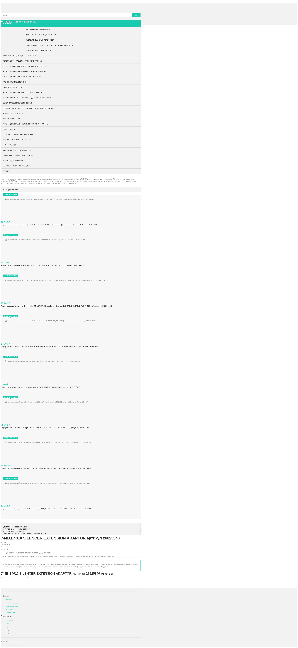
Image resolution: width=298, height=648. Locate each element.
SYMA (96, 181)
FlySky (89, 179)
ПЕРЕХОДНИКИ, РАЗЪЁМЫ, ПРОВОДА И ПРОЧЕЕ (22, 61)
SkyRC (100, 181)
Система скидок (11, 612)
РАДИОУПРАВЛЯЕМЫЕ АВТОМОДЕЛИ (40, 40)
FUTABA (84, 179)
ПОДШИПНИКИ (9, 129)
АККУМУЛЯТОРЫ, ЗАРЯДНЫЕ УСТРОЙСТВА (20, 56)
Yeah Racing (62, 184)
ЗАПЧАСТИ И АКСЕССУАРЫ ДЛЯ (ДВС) (16, 529)
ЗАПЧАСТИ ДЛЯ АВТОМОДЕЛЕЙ (38, 50)
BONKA (25, 179)
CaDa (67, 179)
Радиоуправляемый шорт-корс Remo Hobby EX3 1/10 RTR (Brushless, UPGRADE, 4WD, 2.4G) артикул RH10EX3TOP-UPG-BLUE (46, 468)
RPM (83, 181)
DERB (71, 179)
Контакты (9, 609)
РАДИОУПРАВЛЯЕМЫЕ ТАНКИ (15, 82)
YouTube (8, 634)
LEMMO (28, 181)
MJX (40, 181)
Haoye (125, 179)
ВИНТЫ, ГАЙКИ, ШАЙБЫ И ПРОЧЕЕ (17, 140)
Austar (20, 179)
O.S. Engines (58, 181)
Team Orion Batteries (16, 184)
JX (18, 181)
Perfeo (71, 181)
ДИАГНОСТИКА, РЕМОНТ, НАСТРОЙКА (41, 35)
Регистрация (10, 620)
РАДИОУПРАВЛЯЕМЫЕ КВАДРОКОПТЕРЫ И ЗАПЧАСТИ (24, 71)
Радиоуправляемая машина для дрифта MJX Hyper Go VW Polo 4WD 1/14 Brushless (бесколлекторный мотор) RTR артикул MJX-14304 (49, 225)
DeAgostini (77, 179)
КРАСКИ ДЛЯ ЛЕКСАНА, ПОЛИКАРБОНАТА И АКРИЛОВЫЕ (25, 124)
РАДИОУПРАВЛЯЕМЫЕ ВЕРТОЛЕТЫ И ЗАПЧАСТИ (22, 92)
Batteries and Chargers (35, 179)
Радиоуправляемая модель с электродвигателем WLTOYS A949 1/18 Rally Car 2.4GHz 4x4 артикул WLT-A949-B (40, 387)
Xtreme (49, 184)
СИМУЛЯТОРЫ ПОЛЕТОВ (13, 87)
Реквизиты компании (12, 603)
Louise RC (34, 181)
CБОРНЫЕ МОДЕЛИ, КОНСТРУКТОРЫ (18, 134)
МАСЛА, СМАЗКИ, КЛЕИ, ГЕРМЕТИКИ (17, 150)
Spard (105, 181)
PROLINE (66, 181)
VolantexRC (36, 184)
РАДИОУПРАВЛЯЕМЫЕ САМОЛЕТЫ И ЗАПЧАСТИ (22, 77)
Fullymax (95, 179)
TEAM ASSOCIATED (129, 181)
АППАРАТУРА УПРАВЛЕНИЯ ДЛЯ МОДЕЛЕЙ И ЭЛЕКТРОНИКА (27, 98)
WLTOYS (43, 184)
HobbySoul (130, 179)
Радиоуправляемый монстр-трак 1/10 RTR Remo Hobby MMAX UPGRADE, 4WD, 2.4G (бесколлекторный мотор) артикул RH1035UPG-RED (49, 346)
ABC (2, 179)
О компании (9, 600)
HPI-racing (115, 179)
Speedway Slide (112, 181)
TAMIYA (119, 181)
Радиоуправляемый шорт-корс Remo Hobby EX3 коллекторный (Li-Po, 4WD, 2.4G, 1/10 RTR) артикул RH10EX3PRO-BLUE (44, 265)
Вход (7, 623)
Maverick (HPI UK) (48, 181)
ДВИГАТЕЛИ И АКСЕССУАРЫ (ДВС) (16, 166)
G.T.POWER (102, 179)
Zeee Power (70, 184)
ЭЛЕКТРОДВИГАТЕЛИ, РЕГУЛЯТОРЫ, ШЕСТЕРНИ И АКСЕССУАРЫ (29, 108)
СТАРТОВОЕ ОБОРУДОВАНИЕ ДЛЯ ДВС (18, 155)
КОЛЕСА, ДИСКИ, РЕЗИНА (13, 113)
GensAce (109, 179)
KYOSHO (22, 181)
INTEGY (13, 181)
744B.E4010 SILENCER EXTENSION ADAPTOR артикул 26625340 (25, 533)
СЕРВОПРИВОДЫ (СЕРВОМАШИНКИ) (17, 103)
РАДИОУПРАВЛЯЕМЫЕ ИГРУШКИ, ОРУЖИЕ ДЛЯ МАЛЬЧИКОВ (50, 45)
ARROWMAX (14, 179)
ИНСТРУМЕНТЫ (9, 145)
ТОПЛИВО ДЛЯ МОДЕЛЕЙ (13, 161)
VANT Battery (28, 184)
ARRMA (6, 179)
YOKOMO (55, 184)
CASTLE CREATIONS (58, 179)
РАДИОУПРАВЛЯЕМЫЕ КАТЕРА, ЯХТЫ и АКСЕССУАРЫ (24, 66)
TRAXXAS (5, 184)
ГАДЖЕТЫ (7, 171)
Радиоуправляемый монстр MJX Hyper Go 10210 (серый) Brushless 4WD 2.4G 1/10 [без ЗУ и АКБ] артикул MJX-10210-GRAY (45, 428)
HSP (121, 179)
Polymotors (77, 181)
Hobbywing (4, 181)
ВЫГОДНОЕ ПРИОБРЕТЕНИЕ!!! (38, 29)
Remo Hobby (89, 181)
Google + (8, 631)
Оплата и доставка (12, 606)
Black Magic (47, 179)
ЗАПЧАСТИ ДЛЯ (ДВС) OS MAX (13, 531)
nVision (77, 184)
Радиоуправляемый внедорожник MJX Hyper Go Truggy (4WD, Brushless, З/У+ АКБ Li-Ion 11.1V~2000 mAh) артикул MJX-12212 (46, 509)
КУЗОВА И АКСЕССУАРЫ (12, 119)
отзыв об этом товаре (14, 578)
